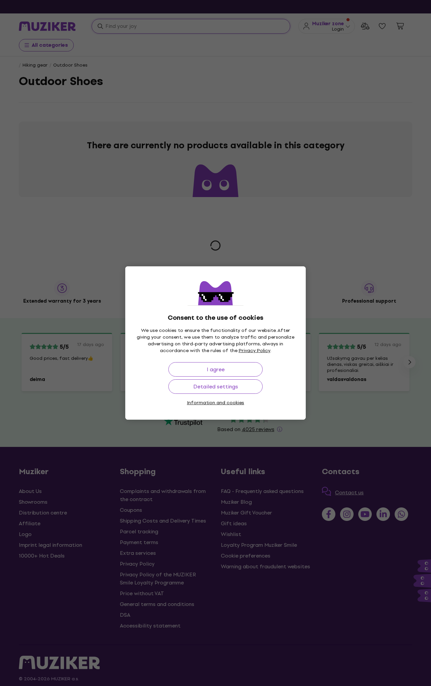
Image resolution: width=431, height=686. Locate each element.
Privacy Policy (254, 350)
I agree (216, 369)
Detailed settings (215, 386)
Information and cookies (215, 402)
